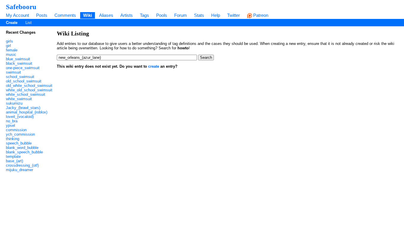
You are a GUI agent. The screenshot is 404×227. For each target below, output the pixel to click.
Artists (126, 15)
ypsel (10, 125)
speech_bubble (19, 143)
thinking (12, 139)
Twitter (233, 15)
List (28, 22)
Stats (199, 15)
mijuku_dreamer (19, 170)
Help (215, 15)
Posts (41, 15)
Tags (144, 15)
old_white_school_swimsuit (29, 85)
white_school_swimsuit (25, 94)
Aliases (106, 15)
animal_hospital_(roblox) (26, 112)
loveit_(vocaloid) (20, 116)
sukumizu (14, 103)
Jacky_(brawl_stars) (23, 108)
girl (8, 45)
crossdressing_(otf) (22, 165)
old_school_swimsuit (23, 81)
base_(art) (14, 161)
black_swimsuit (19, 63)
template (13, 156)
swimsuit (13, 72)
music (11, 54)
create (153, 66)
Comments (65, 15)
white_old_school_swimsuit (29, 90)
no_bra (11, 121)
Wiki (87, 15)
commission (16, 130)
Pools (161, 15)
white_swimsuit (19, 99)
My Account (17, 15)
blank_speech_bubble (24, 152)
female (11, 50)
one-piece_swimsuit (23, 68)
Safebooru (21, 7)
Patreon (260, 15)
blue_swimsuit (18, 59)
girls (9, 41)
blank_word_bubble (22, 147)
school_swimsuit (20, 76)
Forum (180, 15)
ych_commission (20, 134)
